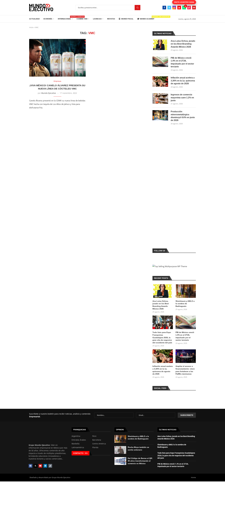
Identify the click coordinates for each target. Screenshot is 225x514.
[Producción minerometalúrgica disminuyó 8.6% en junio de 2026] (160, 115)
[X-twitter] (35, 466)
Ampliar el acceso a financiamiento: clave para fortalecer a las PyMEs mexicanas (185, 370)
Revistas (111, 19)
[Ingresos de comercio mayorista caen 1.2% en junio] (160, 98)
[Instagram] (174, 7)
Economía (47, 19)
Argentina (76, 436)
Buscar (137, 7)
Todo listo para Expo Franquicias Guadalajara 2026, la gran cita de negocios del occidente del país (162, 337)
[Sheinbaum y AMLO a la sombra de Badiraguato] (186, 291)
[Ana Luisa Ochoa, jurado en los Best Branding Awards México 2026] (160, 45)
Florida (95, 447)
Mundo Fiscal (127, 19)
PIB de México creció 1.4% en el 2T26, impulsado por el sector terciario (182, 62)
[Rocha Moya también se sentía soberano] (120, 450)
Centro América (99, 444)
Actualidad (34, 19)
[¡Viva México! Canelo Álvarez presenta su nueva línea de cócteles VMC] (57, 58)
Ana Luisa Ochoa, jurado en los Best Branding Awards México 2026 (183, 44)
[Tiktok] (189, 7)
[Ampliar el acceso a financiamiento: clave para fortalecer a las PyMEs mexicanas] (186, 356)
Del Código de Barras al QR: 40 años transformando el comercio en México (140, 460)
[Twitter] (169, 7)
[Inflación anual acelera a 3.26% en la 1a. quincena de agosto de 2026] (160, 81)
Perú (94, 436)
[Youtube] (179, 7)
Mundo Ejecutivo (48, 93)
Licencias (97, 19)
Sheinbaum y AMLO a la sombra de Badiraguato (185, 303)
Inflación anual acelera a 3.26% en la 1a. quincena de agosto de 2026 (183, 81)
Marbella (75, 444)
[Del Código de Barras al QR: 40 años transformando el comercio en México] (120, 461)
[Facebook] (164, 7)
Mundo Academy (147, 18)
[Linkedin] (45, 466)
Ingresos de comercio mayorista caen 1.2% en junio (182, 98)
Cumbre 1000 (82, 19)
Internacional (65, 18)
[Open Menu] (194, 7)
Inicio (31, 27)
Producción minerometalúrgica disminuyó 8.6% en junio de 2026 (183, 115)
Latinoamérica (78, 447)
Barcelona (96, 440)
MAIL (86, 453)
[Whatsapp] (184, 7)
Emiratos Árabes (79, 440)
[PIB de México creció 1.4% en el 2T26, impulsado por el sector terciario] (160, 62)
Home (193, 477)
